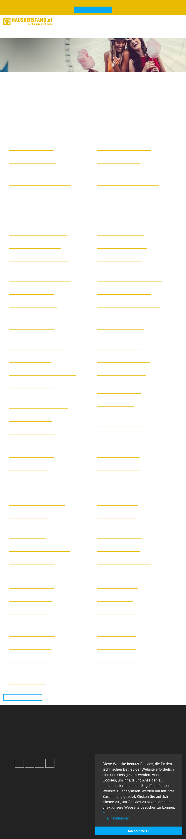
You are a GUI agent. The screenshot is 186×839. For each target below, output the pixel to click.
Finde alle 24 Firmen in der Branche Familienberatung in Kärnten (66, 175)
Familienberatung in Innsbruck (31, 593)
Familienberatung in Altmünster (31, 327)
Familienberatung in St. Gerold (119, 654)
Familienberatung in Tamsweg (118, 469)
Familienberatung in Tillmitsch (118, 543)
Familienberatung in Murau (116, 523)
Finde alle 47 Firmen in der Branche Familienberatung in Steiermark (69, 489)
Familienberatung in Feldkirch (30, 667)
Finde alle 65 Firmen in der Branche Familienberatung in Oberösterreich (73, 319)
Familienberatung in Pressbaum (120, 227)
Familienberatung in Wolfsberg (119, 210)
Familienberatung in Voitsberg (118, 549)
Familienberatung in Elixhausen (31, 455)
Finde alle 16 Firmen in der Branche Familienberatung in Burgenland (69, 140)
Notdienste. (88, 836)
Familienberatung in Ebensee (30, 354)
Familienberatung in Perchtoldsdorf (34, 312)
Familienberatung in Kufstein (29, 606)
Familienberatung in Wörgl (116, 606)
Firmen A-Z (28, 791)
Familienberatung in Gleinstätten (32, 523)
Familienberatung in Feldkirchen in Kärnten (40, 183)
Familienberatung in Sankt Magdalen (35, 210)
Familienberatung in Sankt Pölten (121, 240)
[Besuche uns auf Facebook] (19, 763)
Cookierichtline (113, 745)
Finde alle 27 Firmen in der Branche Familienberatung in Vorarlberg (68, 626)
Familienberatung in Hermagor (31, 190)
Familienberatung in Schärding (119, 391)
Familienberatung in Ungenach (119, 418)
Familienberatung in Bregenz (30, 647)
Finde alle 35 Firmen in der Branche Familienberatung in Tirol (62, 571)
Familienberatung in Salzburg (118, 455)
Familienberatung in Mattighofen (120, 327)
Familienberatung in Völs (115, 599)
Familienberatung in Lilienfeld (30, 266)
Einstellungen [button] (117, 818)
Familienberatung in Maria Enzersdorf (36, 273)
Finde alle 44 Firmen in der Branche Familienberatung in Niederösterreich (74, 218)
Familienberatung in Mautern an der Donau (40, 279)
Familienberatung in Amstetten (31, 227)
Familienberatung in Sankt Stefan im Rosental (130, 530)
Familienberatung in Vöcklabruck (120, 424)
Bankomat (28, 802)
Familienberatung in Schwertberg (121, 398)
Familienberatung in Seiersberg (119, 536)
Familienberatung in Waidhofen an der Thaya (129, 279)
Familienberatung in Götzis (116, 634)
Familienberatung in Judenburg (31, 543)
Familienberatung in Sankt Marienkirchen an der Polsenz (138, 380)
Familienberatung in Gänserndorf (33, 240)
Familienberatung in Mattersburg (32, 168)
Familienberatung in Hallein (28, 469)
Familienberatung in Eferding (30, 360)
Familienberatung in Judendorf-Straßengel (39, 549)
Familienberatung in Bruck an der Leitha (38, 233)
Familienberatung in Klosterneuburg (35, 246)
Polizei (25, 813)
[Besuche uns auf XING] (49, 763)
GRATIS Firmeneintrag (93, 10)
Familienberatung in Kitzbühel (30, 599)
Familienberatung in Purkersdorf (120, 233)
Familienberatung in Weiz (115, 556)
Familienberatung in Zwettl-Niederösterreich (128, 306)
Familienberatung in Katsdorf (30, 413)
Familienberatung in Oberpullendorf (122, 155)
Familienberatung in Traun (116, 411)
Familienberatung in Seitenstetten (121, 266)
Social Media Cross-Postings (43, 739)
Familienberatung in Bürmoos (30, 449)
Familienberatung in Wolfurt (117, 661)
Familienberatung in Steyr (115, 404)
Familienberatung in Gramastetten (33, 393)
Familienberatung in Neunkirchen (33, 306)
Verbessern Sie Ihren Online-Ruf (46, 734)
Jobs (105, 729)
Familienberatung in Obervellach (32, 203)
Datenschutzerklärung (119, 739)
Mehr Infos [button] (111, 813)
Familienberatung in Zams (116, 613)
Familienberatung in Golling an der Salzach (40, 462)
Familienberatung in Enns (27, 367)
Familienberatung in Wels (115, 431)
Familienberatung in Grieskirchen (33, 400)
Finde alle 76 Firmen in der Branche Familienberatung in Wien (63, 674)
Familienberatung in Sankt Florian (121, 373)
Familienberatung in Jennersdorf (32, 161)
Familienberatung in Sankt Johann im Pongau (130, 462)
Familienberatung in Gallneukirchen (34, 380)
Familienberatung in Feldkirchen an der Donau (42, 373)
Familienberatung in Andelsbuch (32, 634)
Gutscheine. (61, 836)
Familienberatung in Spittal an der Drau (125, 190)
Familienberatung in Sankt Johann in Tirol (127, 580)
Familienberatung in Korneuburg (32, 253)
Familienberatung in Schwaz (117, 586)
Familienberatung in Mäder (116, 647)
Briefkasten (29, 807)
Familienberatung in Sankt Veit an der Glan (128, 183)
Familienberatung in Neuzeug (118, 347)
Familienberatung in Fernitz (29, 517)
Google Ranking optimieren (42, 729)
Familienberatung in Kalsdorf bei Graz (36, 556)
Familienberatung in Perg (115, 354)
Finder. (39, 836)
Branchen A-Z (31, 786)
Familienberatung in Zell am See (120, 475)
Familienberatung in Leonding (30, 419)
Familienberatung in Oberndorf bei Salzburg (128, 449)
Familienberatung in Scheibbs (118, 253)
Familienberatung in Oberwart (118, 161)
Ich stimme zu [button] (138, 831)
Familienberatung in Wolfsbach (119, 299)
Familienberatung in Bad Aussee (32, 497)
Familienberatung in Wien (27, 683)
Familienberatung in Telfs (115, 593)
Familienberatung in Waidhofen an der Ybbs (128, 286)
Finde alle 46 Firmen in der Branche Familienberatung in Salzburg (67, 440)
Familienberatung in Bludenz (29, 641)
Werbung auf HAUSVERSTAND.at (48, 723)
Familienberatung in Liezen (116, 517)
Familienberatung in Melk (27, 286)
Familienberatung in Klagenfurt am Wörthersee (42, 197)
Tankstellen (29, 818)
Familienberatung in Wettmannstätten (124, 563)
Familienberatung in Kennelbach (120, 641)
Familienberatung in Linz (26, 426)
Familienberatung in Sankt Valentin (122, 246)
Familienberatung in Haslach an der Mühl (38, 406)
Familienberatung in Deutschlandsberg (37, 503)
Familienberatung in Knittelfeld (119, 497)
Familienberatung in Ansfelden (31, 334)
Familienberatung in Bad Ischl (30, 341)
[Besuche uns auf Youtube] (39, 763)
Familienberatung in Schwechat (119, 260)
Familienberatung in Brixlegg (29, 580)
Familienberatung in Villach (116, 197)
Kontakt (107, 723)
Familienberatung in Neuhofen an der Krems (129, 341)
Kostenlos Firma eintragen (41, 745)
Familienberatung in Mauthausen (121, 334)
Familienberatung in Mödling (29, 299)
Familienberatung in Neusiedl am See (124, 148)
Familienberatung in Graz (27, 536)
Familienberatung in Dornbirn (30, 661)
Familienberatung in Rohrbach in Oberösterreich (132, 367)
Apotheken (28, 796)
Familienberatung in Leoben (117, 510)
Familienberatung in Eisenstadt (31, 148)
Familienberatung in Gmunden (31, 387)
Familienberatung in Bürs (27, 654)
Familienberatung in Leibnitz (117, 503)
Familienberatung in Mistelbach (31, 292)
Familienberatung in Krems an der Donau (39, 260)
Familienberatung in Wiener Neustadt (124, 292)
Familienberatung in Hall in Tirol (31, 586)
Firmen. (23, 836)
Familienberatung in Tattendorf (119, 273)
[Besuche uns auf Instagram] (29, 763)
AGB (105, 750)
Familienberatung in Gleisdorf (30, 530)
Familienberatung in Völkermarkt (120, 203)
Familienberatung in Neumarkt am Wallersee (41, 482)
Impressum (110, 734)
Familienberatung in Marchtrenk (32, 433)
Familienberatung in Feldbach (30, 510)
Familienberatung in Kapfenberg (32, 563)
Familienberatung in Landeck (30, 613)
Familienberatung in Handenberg (32, 475)
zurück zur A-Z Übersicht (23, 697)
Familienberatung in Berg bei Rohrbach (37, 347)
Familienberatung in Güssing (29, 155)
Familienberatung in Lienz (27, 619)
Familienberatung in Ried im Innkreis (123, 360)
